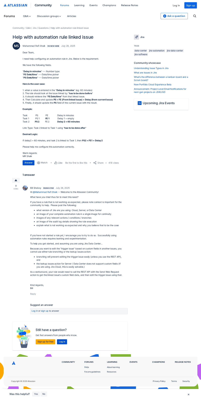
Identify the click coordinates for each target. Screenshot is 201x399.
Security (186, 381)
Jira (34, 28)
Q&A (26, 16)
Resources (111, 372)
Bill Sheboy (35, 188)
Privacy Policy (159, 381)
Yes (36, 394)
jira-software (141, 54)
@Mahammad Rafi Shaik (45, 192)
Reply (33, 293)
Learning (79, 5)
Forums (64, 5)
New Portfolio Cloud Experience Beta (152, 84)
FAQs (86, 367)
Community (43, 5)
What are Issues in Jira (145, 72)
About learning (113, 367)
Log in (176, 5)
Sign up (190, 5)
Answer (28, 162)
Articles (71, 16)
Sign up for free (45, 341)
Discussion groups (48, 16)
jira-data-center (175, 50)
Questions (43, 28)
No (43, 394)
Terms (174, 381)
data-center (141, 50)
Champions (109, 5)
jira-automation (156, 50)
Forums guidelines (92, 372)
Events (94, 5)
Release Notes (129, 5)
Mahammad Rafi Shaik (34, 45)
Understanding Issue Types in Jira (151, 68)
